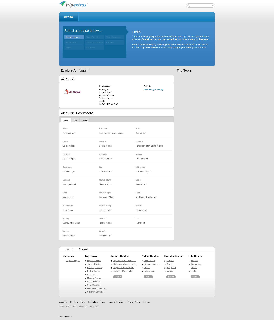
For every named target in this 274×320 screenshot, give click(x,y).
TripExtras (73, 4)
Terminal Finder (94, 264)
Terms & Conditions (116, 302)
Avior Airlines (149, 260)
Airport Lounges (72, 37)
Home (67, 249)
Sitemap (146, 302)
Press (102, 302)
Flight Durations (94, 260)
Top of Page (64, 316)
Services (69, 16)
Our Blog (74, 302)
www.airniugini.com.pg (153, 90)
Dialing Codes (93, 271)
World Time (92, 274)
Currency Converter (95, 292)
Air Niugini (83, 249)
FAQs (83, 302)
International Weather (96, 288)
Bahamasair (149, 271)
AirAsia (147, 267)
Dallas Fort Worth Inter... (123, 271)
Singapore (171, 267)
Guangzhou (196, 264)
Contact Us (93, 302)
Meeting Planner (94, 278)
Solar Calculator (94, 285)
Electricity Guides (94, 267)
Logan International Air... (123, 267)
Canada (170, 260)
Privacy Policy (134, 302)
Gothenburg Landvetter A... (124, 264)
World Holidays (93, 281)
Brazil (169, 264)
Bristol (193, 271)
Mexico (170, 271)
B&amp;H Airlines (151, 264)
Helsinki (194, 260)
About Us (63, 302)
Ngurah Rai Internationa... (124, 260)
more (117, 277)
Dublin (194, 267)
